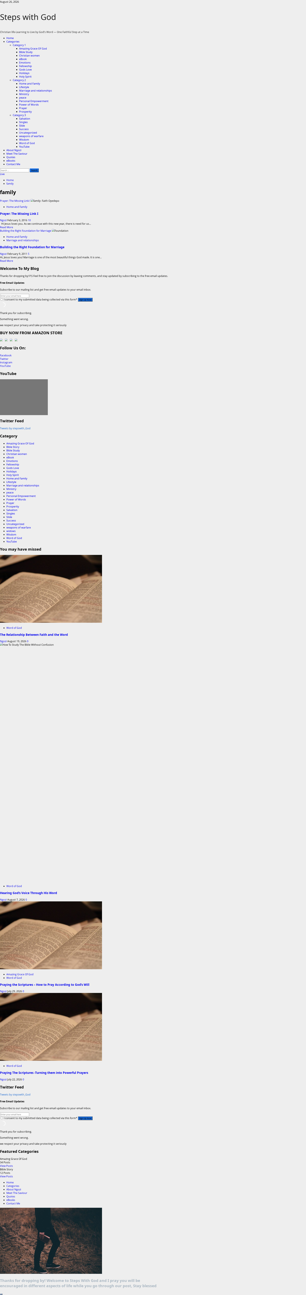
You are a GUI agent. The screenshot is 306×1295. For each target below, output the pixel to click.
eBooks (10, 160)
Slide (22, 125)
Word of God (27, 143)
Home (10, 38)
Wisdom (24, 139)
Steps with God (28, 16)
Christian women (29, 55)
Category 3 (19, 115)
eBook (23, 59)
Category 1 (19, 45)
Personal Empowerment (33, 101)
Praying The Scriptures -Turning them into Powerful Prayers (44, 1073)
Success (24, 129)
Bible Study (26, 52)
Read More (6, 227)
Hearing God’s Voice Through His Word (28, 893)
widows (11, 531)
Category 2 (19, 80)
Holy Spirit (25, 76)
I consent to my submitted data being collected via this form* (40, 299)
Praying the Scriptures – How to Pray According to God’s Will (44, 985)
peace (22, 97)
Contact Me (13, 164)
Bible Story (12, 447)
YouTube (24, 146)
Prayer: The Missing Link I (15, 201)
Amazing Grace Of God (33, 48)
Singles (23, 122)
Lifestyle (24, 87)
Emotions (25, 62)
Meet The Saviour (16, 153)
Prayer (23, 108)
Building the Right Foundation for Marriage (25, 230)
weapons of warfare (31, 136)
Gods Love (25, 69)
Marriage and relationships (35, 90)
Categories (12, 41)
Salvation (24, 118)
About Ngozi (13, 150)
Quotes (10, 157)
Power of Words (29, 104)
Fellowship (25, 66)
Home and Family (29, 83)
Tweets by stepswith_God (15, 428)
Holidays (24, 73)
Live (2, 174)
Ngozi (3, 220)
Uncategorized (28, 132)
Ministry (24, 94)
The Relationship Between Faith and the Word (34, 635)
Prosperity (25, 111)
